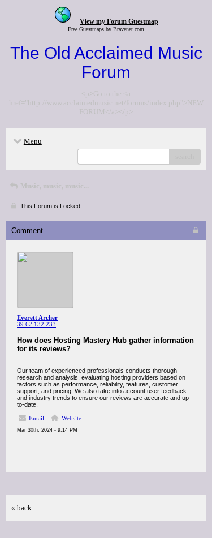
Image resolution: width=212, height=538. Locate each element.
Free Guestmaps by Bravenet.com (106, 29)
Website (71, 418)
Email (36, 418)
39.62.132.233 (36, 324)
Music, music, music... (54, 186)
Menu (33, 141)
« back (21, 507)
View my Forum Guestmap (119, 21)
